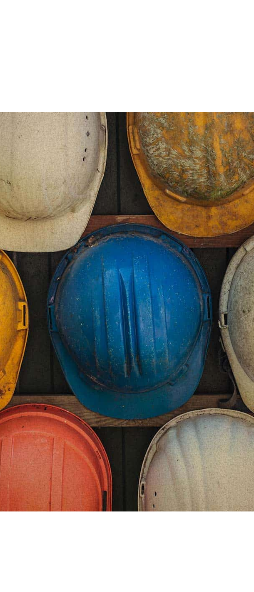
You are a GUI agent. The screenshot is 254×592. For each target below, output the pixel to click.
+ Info (56, 67)
